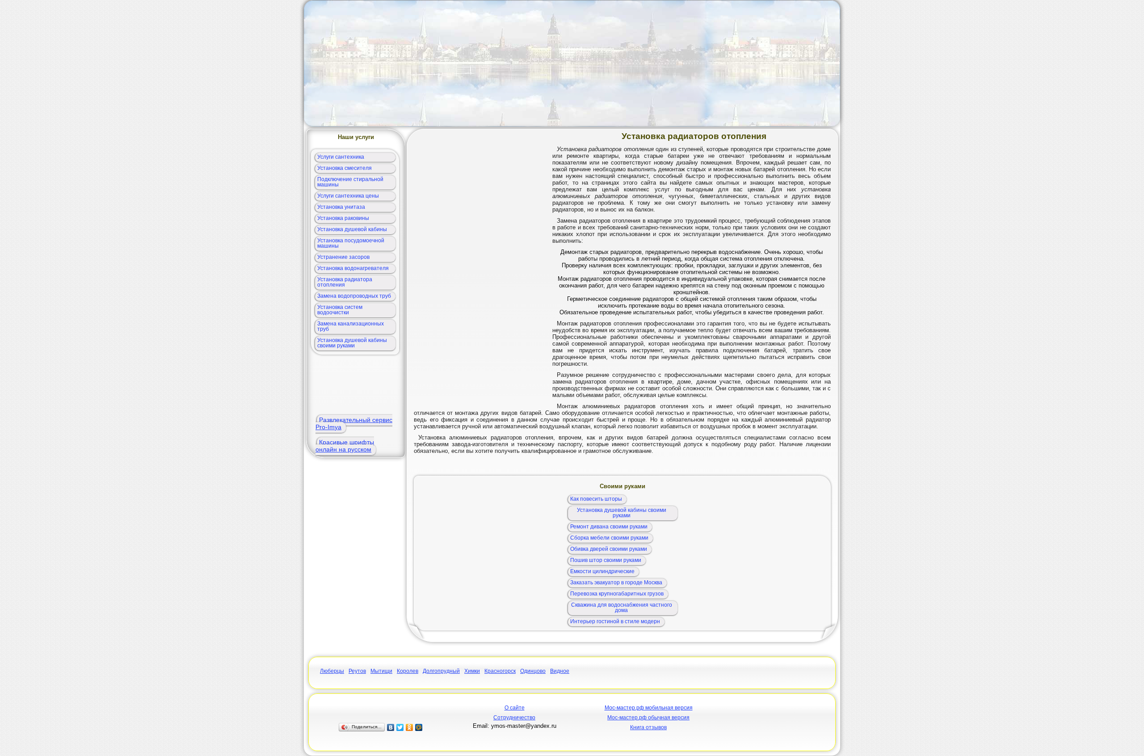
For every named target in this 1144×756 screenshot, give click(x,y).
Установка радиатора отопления (344, 282)
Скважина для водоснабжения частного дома (621, 607)
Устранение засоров (343, 257)
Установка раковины (343, 218)
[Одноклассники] (409, 727)
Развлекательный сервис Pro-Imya (353, 423)
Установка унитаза (341, 207)
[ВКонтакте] (390, 727)
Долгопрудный (441, 671)
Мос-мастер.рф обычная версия (648, 717)
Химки (472, 671)
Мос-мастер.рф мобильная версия (649, 707)
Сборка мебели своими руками (609, 538)
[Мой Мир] (419, 727)
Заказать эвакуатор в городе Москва (616, 582)
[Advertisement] (572, 63)
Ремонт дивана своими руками (609, 526)
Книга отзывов (648, 727)
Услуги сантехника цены (348, 196)
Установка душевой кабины (352, 229)
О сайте (515, 707)
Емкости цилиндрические (602, 571)
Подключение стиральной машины (350, 182)
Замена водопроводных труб (354, 296)
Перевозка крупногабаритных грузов (617, 593)
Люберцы (332, 671)
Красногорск (500, 671)
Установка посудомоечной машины (350, 243)
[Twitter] (400, 727)
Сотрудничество (514, 717)
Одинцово (533, 671)
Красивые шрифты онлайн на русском (344, 446)
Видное (559, 671)
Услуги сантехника (340, 157)
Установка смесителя (344, 168)
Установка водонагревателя (353, 268)
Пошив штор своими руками (605, 560)
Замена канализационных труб (350, 326)
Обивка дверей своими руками (608, 549)
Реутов (357, 671)
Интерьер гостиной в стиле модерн (615, 621)
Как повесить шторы (596, 499)
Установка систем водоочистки (339, 309)
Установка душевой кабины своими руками (352, 343)
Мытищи (381, 671)
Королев (407, 671)
